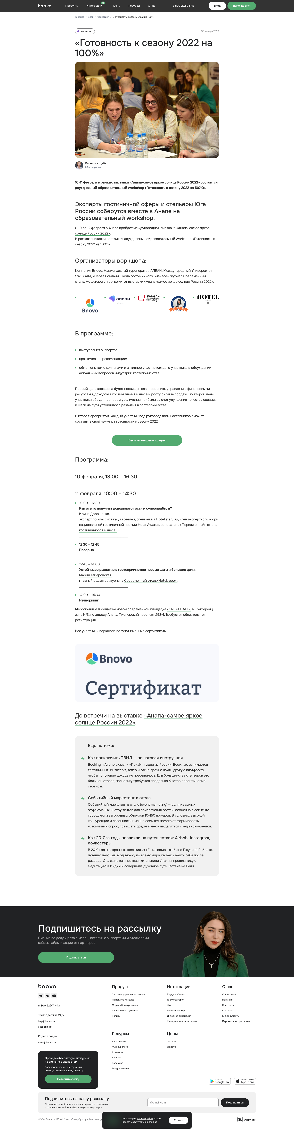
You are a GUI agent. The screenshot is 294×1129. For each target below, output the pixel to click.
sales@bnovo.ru (47, 1042)
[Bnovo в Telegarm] (41, 995)
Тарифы (171, 1041)
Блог (90, 16)
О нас (151, 5)
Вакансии (227, 999)
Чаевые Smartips (176, 1010)
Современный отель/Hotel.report (150, 580)
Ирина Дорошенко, (94, 514)
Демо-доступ (241, 5)
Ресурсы (134, 5)
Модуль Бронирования (125, 1005)
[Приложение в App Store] (245, 1081)
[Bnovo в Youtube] (54, 995)
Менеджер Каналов (123, 999)
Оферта (171, 1046)
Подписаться (76, 957)
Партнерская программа (236, 1021)
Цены (116, 5)
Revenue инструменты (125, 1010)
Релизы (116, 1015)
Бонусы (116, 1057)
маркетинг (103, 16)
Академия (117, 1052)
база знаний (45, 1026)
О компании (229, 994)
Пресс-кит (228, 1005)
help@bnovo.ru (46, 1021)
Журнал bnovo (120, 1046)
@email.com (158, 1102)
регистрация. (86, 620)
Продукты (71, 5)
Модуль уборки (175, 994)
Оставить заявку (68, 1079)
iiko (169, 1005)
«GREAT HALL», (179, 609)
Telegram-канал (120, 1068)
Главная (79, 16)
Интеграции (95, 5)
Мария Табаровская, (95, 575)
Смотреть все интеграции (182, 1021)
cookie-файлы (145, 1118)
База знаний (119, 1041)
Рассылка (117, 1063)
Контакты (227, 1010)
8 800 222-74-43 (49, 1005)
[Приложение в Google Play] (220, 1081)
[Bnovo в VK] (47, 995)
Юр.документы (230, 1015)
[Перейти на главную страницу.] (44, 5)
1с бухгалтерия (175, 999)
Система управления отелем (128, 994)
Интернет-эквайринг (179, 1015)
